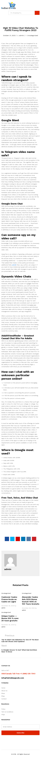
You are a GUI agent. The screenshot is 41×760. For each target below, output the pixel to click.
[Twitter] (4, 740)
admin (21, 35)
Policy (3, 709)
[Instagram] (13, 740)
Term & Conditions (7, 712)
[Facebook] (1, 740)
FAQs (3, 714)
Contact (4, 699)
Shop (3, 693)
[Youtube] (10, 740)
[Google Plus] (7, 740)
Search (37, 13)
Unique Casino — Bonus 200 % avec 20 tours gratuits (10, 618)
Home (3, 688)
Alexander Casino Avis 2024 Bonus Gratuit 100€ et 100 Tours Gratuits (30, 600)
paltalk (14, 265)
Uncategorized (32, 35)
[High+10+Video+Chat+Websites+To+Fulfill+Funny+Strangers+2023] (12, 539)
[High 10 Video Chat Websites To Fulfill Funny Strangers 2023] (7, 539)
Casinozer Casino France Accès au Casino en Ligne (9, 599)
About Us (4, 690)
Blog (2, 696)
